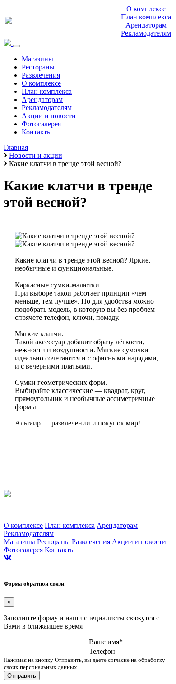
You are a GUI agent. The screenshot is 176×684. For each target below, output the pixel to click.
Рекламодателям (146, 33)
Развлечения (41, 75)
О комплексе (146, 9)
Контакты (37, 132)
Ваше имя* (106, 642)
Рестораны (38, 67)
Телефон (102, 651)
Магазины (37, 59)
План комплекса (146, 17)
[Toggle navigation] (16, 46)
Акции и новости (49, 116)
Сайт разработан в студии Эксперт (42, 567)
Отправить (21, 675)
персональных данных (48, 667)
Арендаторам (146, 25)
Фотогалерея (41, 124)
